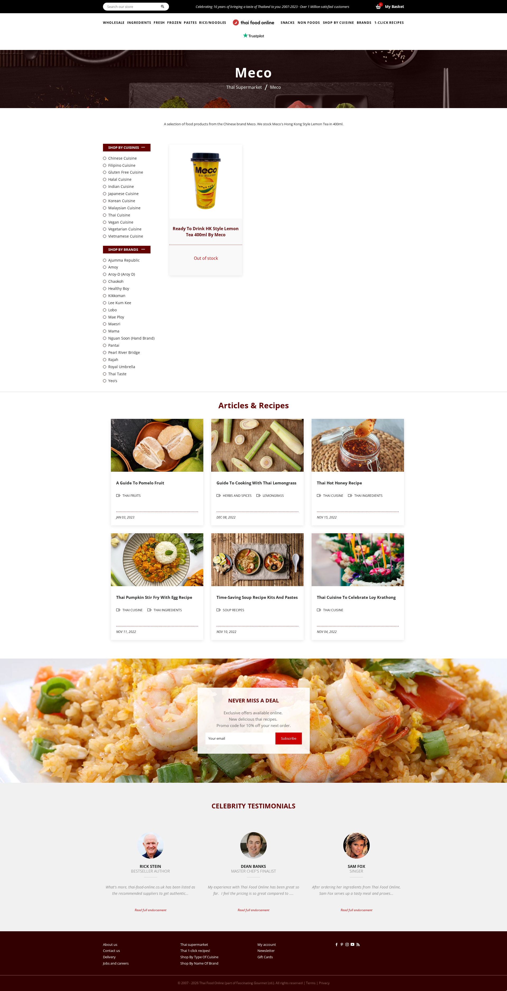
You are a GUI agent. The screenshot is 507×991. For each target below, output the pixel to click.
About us (110, 944)
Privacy (324, 983)
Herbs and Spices (237, 495)
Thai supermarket (194, 944)
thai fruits (131, 495)
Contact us (111, 950)
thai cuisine (333, 495)
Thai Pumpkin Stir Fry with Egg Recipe (154, 597)
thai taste (117, 373)
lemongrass (273, 495)
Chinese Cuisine (122, 158)
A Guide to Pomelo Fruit (140, 482)
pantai (113, 345)
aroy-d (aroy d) (121, 274)
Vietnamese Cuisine (125, 236)
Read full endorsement (150, 910)
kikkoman (116, 295)
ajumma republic (124, 260)
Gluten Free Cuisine (125, 172)
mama (113, 331)
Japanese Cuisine (123, 193)
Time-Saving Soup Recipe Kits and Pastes (257, 597)
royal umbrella (121, 366)
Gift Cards (265, 957)
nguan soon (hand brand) (131, 338)
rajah (113, 359)
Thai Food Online (211, 983)
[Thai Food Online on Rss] (358, 944)
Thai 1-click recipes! (195, 950)
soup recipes (233, 610)
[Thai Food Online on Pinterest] (342, 944)
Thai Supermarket (244, 87)
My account (266, 944)
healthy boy (118, 288)
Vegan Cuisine (120, 222)
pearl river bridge (124, 352)
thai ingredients (368, 495)
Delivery (109, 957)
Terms (311, 983)
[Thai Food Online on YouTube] (353, 944)
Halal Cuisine (120, 179)
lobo (112, 309)
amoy (113, 267)
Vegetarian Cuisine (125, 228)
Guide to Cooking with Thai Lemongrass (256, 482)
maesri (114, 323)
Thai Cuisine (119, 214)
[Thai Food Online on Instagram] (348, 944)
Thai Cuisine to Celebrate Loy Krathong (356, 597)
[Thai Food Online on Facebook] (337, 944)
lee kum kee (119, 302)
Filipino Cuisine (121, 165)
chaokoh (116, 281)
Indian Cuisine (121, 186)
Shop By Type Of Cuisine (199, 957)
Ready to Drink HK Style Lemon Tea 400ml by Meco (206, 231)
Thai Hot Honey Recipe (339, 482)
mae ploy (116, 316)
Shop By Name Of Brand (199, 963)
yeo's (112, 380)
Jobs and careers (116, 963)
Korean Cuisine (121, 200)
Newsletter (266, 950)
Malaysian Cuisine (124, 207)
